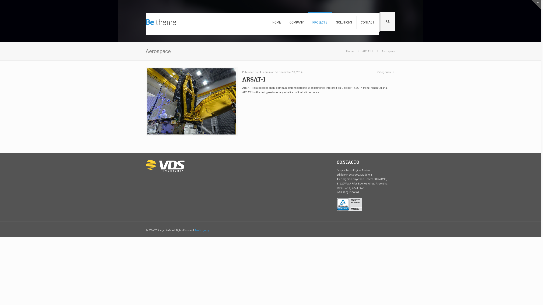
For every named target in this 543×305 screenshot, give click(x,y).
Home (350, 51)
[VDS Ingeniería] (161, 24)
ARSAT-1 (367, 51)
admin (267, 72)
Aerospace (388, 51)
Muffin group (202, 230)
